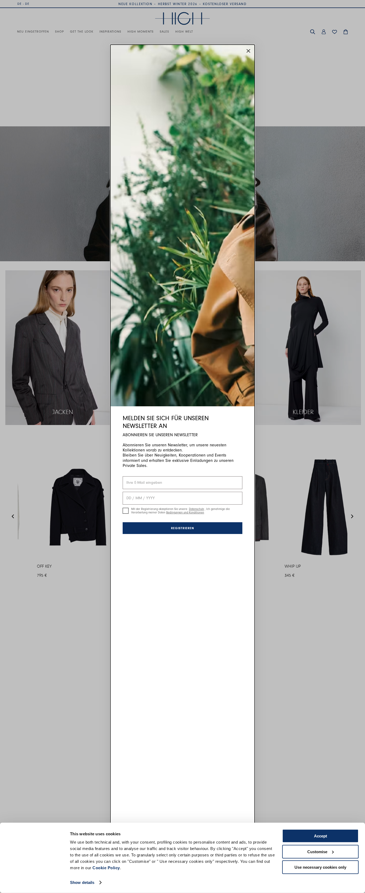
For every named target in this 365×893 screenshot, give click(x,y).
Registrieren (182, 528)
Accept (320, 836)
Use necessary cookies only (320, 867)
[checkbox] (126, 511)
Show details (82, 882)
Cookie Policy (106, 867)
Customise (317, 851)
